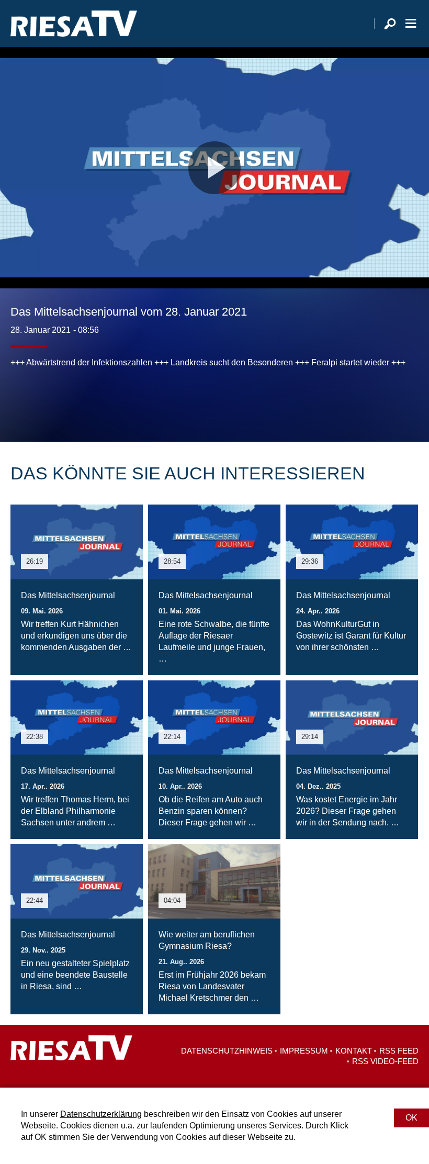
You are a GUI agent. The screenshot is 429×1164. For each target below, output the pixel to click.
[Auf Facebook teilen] (20, 399)
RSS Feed (399, 1050)
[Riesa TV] (73, 23)
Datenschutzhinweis (227, 1050)
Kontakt (353, 1050)
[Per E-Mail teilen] (85, 399)
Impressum (304, 1050)
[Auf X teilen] (41, 399)
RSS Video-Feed (385, 1061)
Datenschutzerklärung (101, 1114)
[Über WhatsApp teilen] (64, 399)
